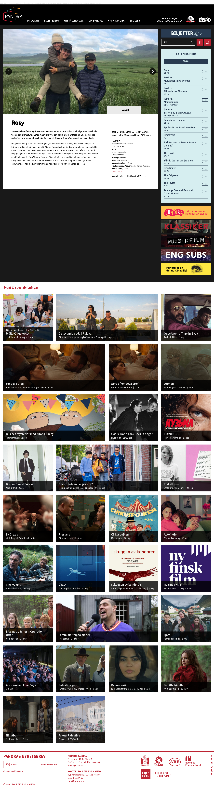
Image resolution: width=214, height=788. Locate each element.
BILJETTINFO (51, 20)
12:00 (166, 73)
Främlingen (170, 168)
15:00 (166, 130)
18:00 (166, 171)
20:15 (166, 196)
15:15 (166, 138)
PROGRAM (33, 20)
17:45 (166, 163)
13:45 (166, 123)
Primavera (169, 134)
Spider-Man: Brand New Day (179, 127)
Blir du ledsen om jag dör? (178, 160)
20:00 (166, 185)
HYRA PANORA (116, 20)
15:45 (166, 148)
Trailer (124, 109)
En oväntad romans (174, 120)
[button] (8, 71)
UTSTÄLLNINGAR (74, 20)
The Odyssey (171, 175)
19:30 (166, 178)
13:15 (166, 105)
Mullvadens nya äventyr (177, 80)
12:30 (166, 94)
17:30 (166, 156)
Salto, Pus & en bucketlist (178, 112)
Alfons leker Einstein (175, 91)
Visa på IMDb (117, 171)
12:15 (166, 83)
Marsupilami (171, 102)
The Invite (169, 153)
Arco (166, 70)
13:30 (166, 115)
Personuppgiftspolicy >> (13, 771)
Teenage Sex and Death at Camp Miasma (178, 192)
